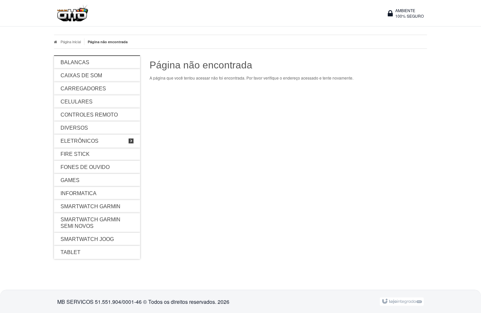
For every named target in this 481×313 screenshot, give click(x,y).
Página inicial (71, 41)
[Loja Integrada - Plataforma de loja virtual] (402, 300)
